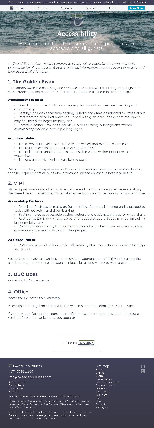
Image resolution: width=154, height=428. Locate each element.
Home (20, 8)
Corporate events (105, 385)
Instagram (29, 415)
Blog (98, 401)
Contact (100, 404)
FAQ (98, 398)
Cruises (42, 8)
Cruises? (86, 343)
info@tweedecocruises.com (30, 377)
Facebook (14, 415)
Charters (66, 8)
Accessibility (103, 391)
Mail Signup (102, 407)
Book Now (136, 8)
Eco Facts (101, 394)
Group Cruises (104, 379)
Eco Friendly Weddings (109, 382)
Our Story (101, 388)
